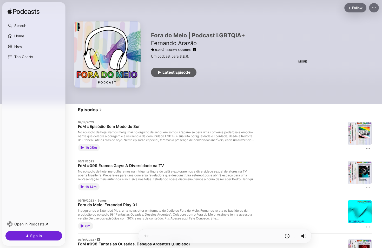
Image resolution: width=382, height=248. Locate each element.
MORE (302, 61)
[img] (23, 11)
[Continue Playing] (296, 236)
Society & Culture (179, 50)
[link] (90, 110)
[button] (34, 25)
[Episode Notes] (287, 236)
